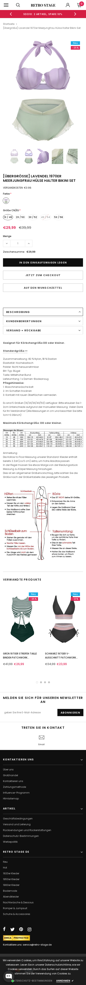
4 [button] (49, 682)
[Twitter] (12, 929)
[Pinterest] (21, 929)
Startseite (8, 24)
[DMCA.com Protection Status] (16, 937)
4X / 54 (45, 217)
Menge (7, 236)
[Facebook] (4, 929)
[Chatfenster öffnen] (8, 976)
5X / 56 (58, 217)
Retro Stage (43, 5)
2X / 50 (20, 217)
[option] (43, 14)
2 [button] (41, 682)
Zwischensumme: (14, 251)
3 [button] (45, 682)
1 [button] (37, 682)
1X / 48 (8, 217)
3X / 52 (33, 217)
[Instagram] (29, 929)
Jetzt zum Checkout (43, 275)
